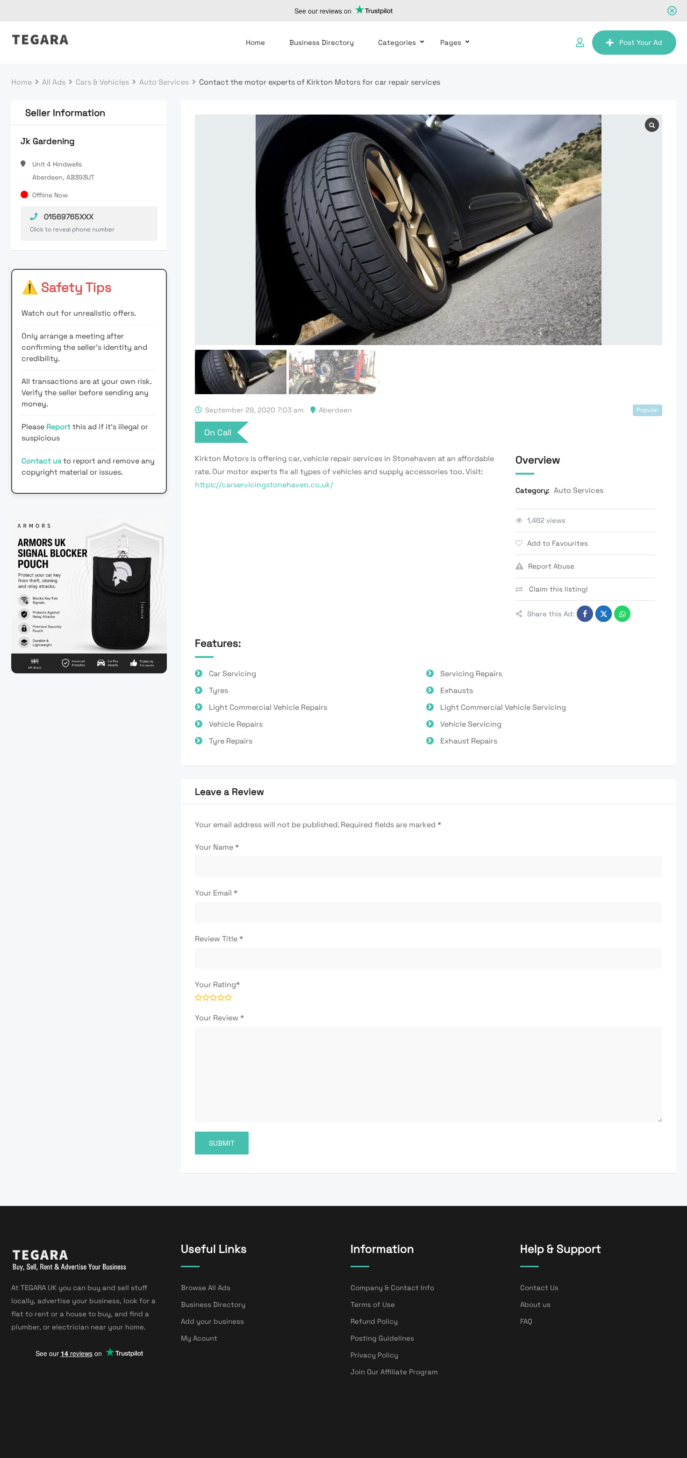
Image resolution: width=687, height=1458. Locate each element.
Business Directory (321, 42)
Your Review (219, 1018)
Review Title (219, 939)
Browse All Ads (205, 1287)
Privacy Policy (374, 1354)
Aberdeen (335, 409)
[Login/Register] (580, 42)
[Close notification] (672, 10)
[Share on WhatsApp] (622, 614)
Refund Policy (374, 1321)
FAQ (526, 1321)
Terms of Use (373, 1304)
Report (59, 427)
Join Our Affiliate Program (394, 1371)
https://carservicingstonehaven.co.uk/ (264, 485)
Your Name (217, 847)
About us (535, 1304)
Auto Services (578, 490)
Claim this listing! (557, 589)
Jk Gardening (48, 141)
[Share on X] (603, 614)
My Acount (199, 1338)
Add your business (212, 1321)
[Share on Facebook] (585, 614)
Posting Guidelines (382, 1338)
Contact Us (539, 1287)
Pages (450, 42)
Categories (397, 42)
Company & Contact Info (392, 1287)
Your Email (216, 893)
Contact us (41, 461)
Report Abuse (551, 566)
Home (255, 42)
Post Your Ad (640, 42)
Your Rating (217, 984)
